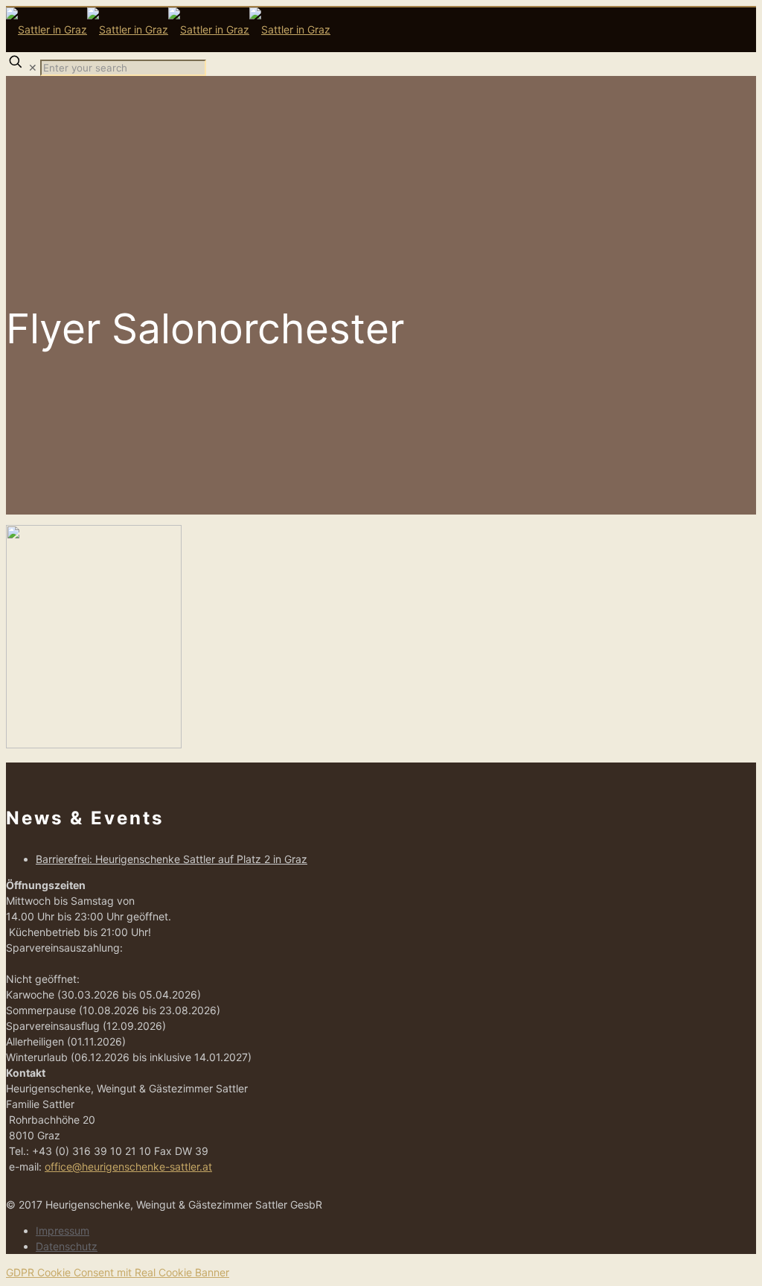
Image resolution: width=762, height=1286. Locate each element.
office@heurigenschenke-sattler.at (128, 1166)
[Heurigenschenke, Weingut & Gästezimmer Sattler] (168, 29)
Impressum (62, 1230)
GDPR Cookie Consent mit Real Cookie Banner (117, 1272)
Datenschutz (66, 1246)
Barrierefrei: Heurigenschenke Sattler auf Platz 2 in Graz (171, 859)
